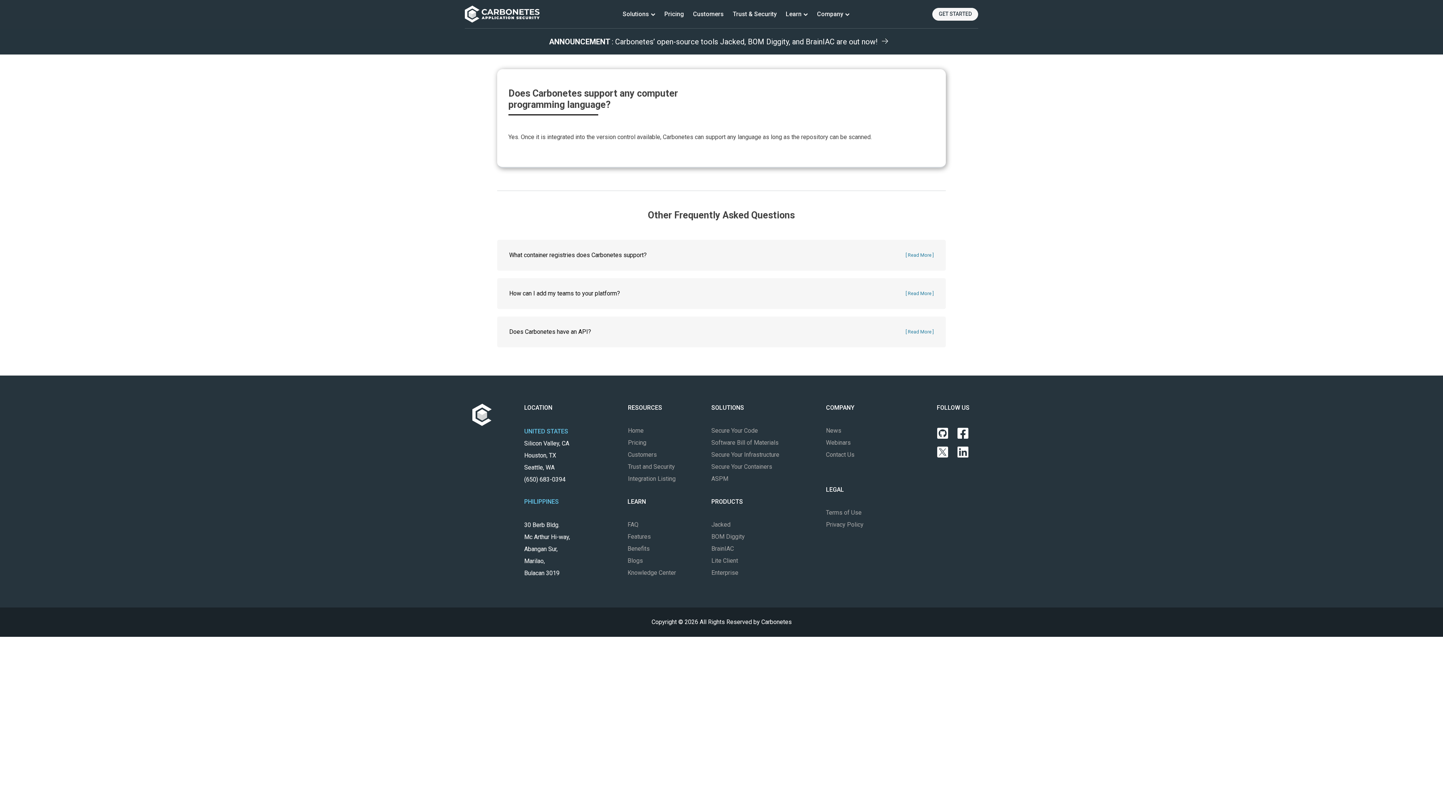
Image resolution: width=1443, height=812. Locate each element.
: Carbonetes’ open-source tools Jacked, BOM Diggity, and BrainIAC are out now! (713, 41)
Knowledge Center (652, 572)
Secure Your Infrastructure (745, 454)
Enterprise (724, 572)
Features (639, 536)
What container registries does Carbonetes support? (578, 255)
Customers (708, 14)
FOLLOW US (953, 407)
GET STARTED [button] (955, 14)
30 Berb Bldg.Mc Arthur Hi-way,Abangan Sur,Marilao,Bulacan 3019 (547, 549)
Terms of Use (844, 512)
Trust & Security (755, 14)
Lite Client (724, 560)
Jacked (721, 524)
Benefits (639, 548)
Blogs (635, 560)
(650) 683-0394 (545, 479)
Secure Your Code (734, 430)
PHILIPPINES (541, 501)
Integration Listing (652, 478)
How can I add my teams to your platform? (564, 293)
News (833, 430)
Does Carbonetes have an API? (550, 331)
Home (636, 430)
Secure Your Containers (741, 466)
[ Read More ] (920, 255)
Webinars (838, 442)
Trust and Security (651, 466)
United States (546, 431)
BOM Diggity (728, 536)
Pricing (674, 14)
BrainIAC (722, 548)
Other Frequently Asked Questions (721, 215)
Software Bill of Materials (745, 442)
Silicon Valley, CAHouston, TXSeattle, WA (546, 461)
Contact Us (840, 454)
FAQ (633, 524)
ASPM (719, 478)
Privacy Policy (845, 524)
